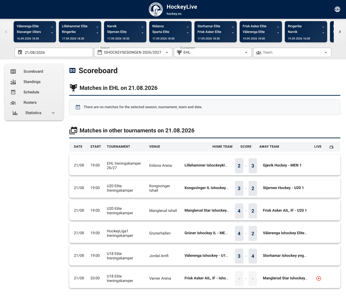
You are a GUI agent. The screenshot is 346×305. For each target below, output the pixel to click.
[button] (238, 52)
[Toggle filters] (337, 9)
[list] (34, 92)
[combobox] (133, 52)
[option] (34, 71)
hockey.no (174, 14)
